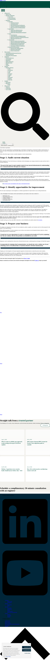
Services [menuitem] (6, 606)
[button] (25, 659)
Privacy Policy (8, 656)
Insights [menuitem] (6, 81)
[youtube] (25, 598)
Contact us (37, 260)
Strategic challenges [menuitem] (9, 5)
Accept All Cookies (27, 647)
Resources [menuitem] (8, 83)
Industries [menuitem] (7, 56)
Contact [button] (3, 143)
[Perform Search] (12, 144)
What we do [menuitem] (5, 2)
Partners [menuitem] (6, 66)
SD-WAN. (40, 220)
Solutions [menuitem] (8, 20)
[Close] (29, 644)
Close (1, 0)
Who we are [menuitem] (7, 85)
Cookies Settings (27, 653)
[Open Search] (25, 116)
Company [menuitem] (7, 600)
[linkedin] (25, 546)
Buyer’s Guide (27, 258)
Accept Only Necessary (27, 650)
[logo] (7, 494)
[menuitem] (7, 3)
